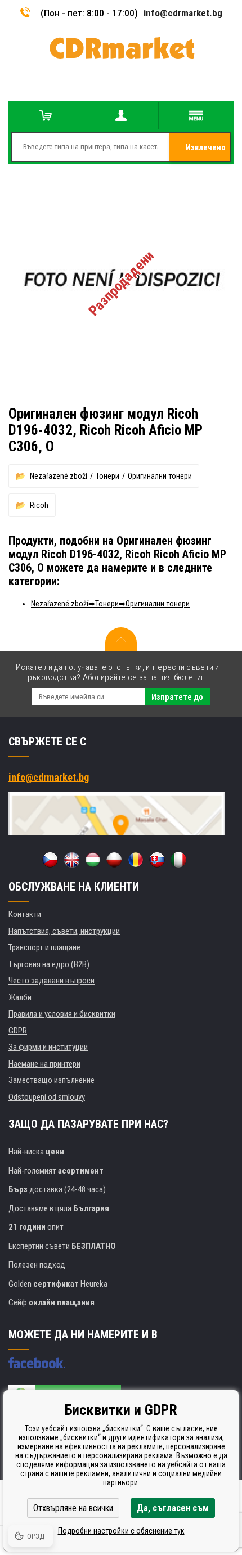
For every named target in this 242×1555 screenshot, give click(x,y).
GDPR (17, 1031)
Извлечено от (206, 152)
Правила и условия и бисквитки (61, 1014)
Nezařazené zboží (58, 475)
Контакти (24, 914)
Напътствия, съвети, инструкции (64, 931)
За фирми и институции (48, 1047)
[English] (71, 860)
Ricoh (39, 505)
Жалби (20, 997)
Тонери (107, 475)
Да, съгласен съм (173, 1508)
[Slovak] (157, 860)
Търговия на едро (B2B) (48, 964)
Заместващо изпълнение (51, 1080)
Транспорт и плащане (44, 947)
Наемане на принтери (44, 1064)
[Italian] (178, 860)
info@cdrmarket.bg (183, 13)
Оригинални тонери (160, 475)
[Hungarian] (93, 860)
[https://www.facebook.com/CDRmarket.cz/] (36, 1362)
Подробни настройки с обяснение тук (121, 1530)
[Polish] (114, 860)
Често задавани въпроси (51, 981)
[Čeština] (50, 860)
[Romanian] (136, 860)
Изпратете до (177, 697)
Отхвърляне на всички (73, 1508)
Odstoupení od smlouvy (46, 1097)
